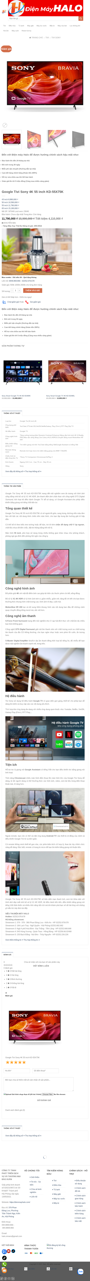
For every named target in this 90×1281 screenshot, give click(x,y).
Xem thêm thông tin (13, 940)
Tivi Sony (56, 38)
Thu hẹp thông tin (31, 940)
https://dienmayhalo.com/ (19, 1202)
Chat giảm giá (13, 302)
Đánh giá (7, 955)
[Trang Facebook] (6, 1280)
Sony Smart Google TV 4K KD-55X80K (16, 396)
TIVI (47, 38)
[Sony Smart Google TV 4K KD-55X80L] (67, 372)
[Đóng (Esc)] (2, 1151)
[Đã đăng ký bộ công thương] (56, 1248)
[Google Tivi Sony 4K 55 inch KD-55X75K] (45, 85)
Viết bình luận (41, 966)
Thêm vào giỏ (32, 290)
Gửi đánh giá (44, 1100)
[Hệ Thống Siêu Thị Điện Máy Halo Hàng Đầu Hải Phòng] (45, 8)
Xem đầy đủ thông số (14, 471)
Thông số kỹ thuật (12, 413)
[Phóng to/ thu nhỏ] (9, 1151)
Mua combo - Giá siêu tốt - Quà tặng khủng (19, 277)
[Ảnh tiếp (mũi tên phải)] (9, 1161)
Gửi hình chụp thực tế (26, 1094)
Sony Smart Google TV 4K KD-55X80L (60, 396)
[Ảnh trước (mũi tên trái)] (2, 1161)
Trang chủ (37, 38)
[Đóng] (1, 1275)
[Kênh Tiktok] (2, 1280)
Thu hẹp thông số (32, 471)
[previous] (6, 85)
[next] (83, 85)
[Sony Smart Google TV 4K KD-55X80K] (23, 372)
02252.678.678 (28, 281)
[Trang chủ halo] (4, 11)
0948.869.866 (14, 281)
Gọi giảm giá (35, 302)
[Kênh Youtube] (9, 1280)
